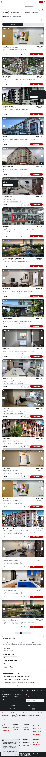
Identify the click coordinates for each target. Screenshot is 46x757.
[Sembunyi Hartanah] (39, 29)
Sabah (23, 6)
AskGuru (4, 725)
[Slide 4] (23, 133)
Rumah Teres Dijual (16, 727)
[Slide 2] (21, 133)
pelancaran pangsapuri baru (20, 641)
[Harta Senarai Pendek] (42, 29)
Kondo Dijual (15, 724)
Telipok (4, 650)
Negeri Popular (26, 737)
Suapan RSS (35, 742)
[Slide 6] (25, 133)
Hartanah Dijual (16, 722)
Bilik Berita (16, 696)
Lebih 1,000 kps (12, 667)
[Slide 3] (22, 133)
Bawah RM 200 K (6, 656)
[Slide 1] (20, 133)
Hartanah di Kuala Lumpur (26, 740)
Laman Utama (5, 6)
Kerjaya (3, 699)
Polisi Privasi (13, 746)
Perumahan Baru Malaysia (37, 723)
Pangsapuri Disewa (27, 726)
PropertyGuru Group (6, 694)
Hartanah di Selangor (27, 742)
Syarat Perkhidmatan (20, 753)
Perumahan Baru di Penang (37, 732)
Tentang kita (4, 696)
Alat (34, 737)
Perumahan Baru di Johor (37, 726)
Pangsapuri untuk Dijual (15, 6)
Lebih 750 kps (5, 667)
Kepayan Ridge (10, 650)
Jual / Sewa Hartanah (37, 741)
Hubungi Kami (17, 694)
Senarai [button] (13, 24)
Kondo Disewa (26, 724)
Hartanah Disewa (27, 722)
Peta (34, 24)
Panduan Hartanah (5, 727)
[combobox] (20, 9)
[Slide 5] (24, 133)
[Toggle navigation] (44, 2)
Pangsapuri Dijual (16, 726)
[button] (4, 16)
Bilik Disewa (25, 727)
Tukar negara (29, 694)
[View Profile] (6, 28)
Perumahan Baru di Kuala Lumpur (37, 729)
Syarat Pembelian (35, 753)
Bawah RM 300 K (13, 656)
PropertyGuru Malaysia (5, 723)
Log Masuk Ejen (36, 739)
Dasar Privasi (27, 753)
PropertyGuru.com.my (6, 712)
